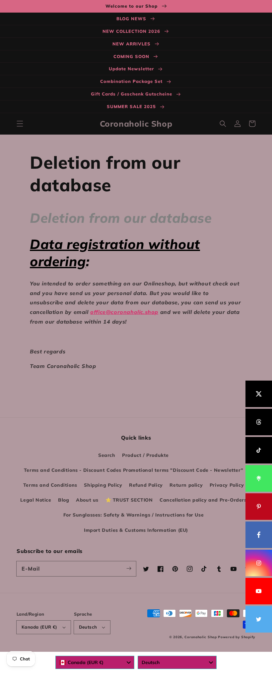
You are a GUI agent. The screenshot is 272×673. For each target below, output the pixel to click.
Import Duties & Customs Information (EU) (136, 530)
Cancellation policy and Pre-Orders (203, 500)
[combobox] (94, 662)
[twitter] (258, 619)
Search (106, 455)
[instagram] (258, 563)
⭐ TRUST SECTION (129, 500)
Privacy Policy (227, 485)
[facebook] (258, 534)
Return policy (186, 485)
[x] (258, 394)
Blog (63, 500)
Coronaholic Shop (201, 637)
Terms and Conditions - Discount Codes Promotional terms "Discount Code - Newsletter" (133, 470)
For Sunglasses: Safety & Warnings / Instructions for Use (133, 515)
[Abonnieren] (128, 568)
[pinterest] (258, 506)
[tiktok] (258, 450)
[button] (20, 123)
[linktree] (258, 478)
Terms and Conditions (50, 485)
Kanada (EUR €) (39, 627)
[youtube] (258, 591)
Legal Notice (35, 500)
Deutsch (88, 627)
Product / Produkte (145, 455)
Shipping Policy (103, 485)
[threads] (258, 422)
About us (87, 500)
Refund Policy (146, 485)
